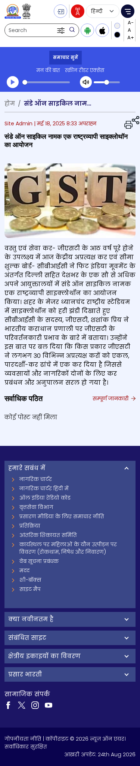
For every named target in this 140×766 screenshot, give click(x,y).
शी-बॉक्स (30, 580)
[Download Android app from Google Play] (87, 30)
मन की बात (48, 70)
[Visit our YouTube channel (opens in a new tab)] (48, 704)
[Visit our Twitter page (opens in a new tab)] (21, 704)
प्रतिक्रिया (29, 525)
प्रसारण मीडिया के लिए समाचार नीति (61, 516)
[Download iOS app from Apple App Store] (102, 30)
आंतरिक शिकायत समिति (48, 535)
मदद (24, 570)
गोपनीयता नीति (22, 738)
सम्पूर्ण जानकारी (111, 398)
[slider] (46, 82)
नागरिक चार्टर (35, 479)
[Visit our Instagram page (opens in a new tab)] (35, 704)
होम (9, 103)
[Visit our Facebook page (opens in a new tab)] (8, 704)
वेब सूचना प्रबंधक (39, 561)
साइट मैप (30, 589)
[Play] (13, 82)
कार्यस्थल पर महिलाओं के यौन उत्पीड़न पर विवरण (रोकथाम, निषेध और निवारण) (68, 548)
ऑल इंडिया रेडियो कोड (45, 497)
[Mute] (86, 82)
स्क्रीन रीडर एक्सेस (84, 70)
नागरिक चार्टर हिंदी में (44, 488)
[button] (61, 30)
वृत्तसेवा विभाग (36, 507)
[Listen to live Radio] (77, 11)
